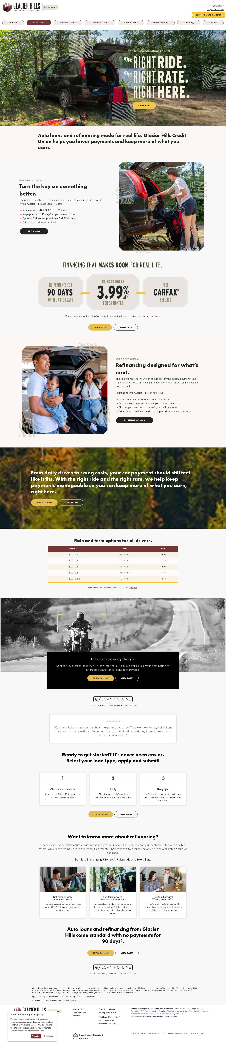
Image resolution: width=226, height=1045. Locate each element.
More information (36, 1030)
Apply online (44, 502)
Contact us (71, 502)
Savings (213, 22)
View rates (127, 678)
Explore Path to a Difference (210, 14)
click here (155, 316)
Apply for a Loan (215, 9)
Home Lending (160, 22)
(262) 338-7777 (130, 705)
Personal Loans (68, 22)
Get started (101, 814)
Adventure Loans (100, 22)
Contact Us (218, 5)
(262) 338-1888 (79, 1013)
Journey (13, 22)
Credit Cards (131, 22)
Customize (48, 1036)
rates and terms (38, 222)
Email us (76, 1016)
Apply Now (100, 327)
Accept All (36, 1036)
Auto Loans (39, 22)
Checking (189, 22)
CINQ (202, 1033)
